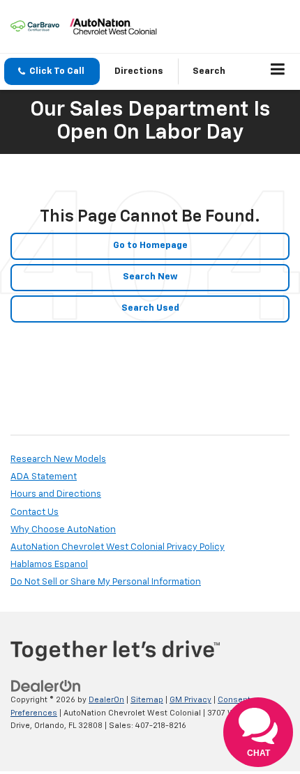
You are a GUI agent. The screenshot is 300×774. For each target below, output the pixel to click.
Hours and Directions (55, 494)
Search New (150, 276)
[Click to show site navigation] (278, 72)
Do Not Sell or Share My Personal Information (105, 582)
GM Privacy (190, 700)
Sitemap (146, 700)
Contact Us (34, 512)
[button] (52, 71)
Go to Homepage (150, 245)
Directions (138, 71)
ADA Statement (43, 476)
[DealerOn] (46, 686)
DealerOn (106, 700)
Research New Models (58, 459)
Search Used (150, 308)
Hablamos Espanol (49, 564)
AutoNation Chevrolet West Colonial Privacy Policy (117, 547)
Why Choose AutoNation (63, 529)
